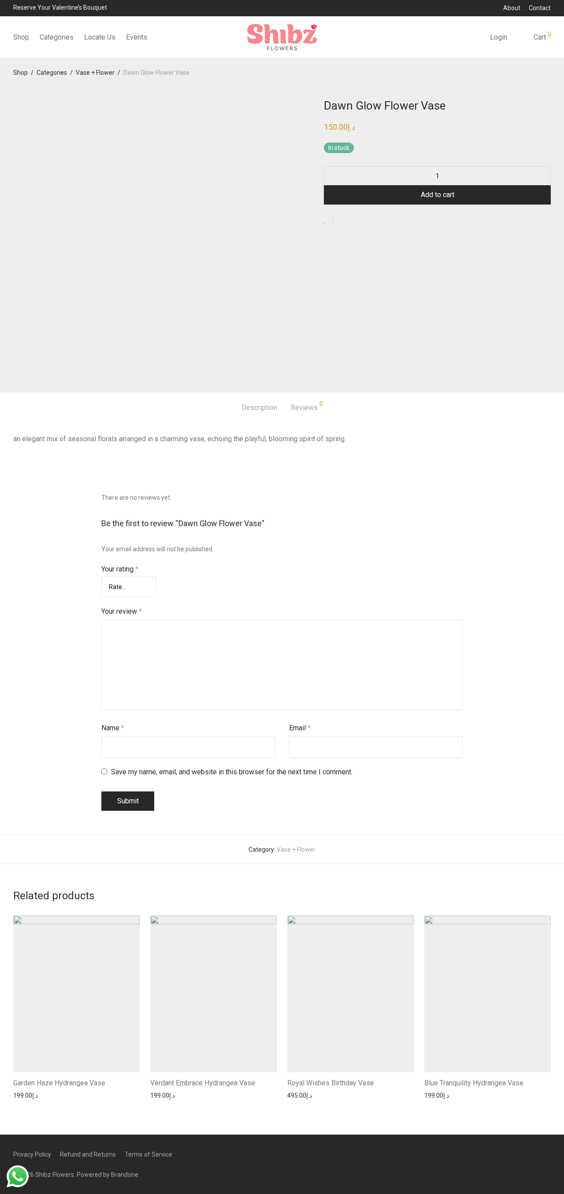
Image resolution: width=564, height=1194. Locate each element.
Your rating (119, 569)
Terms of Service (148, 1154)
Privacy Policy (32, 1154)
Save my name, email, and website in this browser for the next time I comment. (231, 772)
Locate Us (99, 37)
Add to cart (437, 194)
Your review (121, 611)
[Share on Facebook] (343, 220)
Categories (57, 37)
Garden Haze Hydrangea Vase (59, 1083)
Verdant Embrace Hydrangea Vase (202, 1083)
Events (136, 37)
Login (498, 37)
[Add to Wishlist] (328, 219)
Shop (21, 37)
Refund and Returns (88, 1154)
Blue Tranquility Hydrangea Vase (473, 1083)
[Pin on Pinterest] (368, 220)
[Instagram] (548, 1153)
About (511, 8)
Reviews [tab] (307, 406)
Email (300, 728)
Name (112, 728)
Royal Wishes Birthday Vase (330, 1083)
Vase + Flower (95, 72)
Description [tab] (259, 407)
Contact (540, 8)
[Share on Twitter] (355, 220)
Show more (27, 1095)
